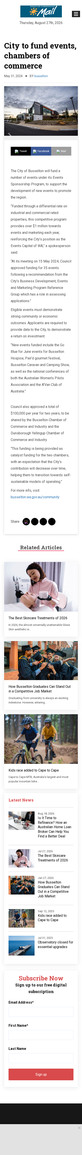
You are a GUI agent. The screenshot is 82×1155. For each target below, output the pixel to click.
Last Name (17, 1049)
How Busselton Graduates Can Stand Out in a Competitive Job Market (40, 688)
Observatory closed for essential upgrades (55, 944)
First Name (18, 1025)
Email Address (21, 1002)
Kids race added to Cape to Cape (34, 770)
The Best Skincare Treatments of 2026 (38, 618)
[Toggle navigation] (76, 14)
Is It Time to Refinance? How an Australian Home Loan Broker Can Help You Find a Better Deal (54, 827)
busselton (41, 76)
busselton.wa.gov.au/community (35, 497)
